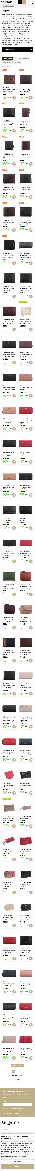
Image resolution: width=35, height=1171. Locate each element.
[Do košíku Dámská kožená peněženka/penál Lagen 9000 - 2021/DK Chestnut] (14, 1058)
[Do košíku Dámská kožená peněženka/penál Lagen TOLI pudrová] (31, 395)
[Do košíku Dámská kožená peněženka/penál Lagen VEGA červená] (31, 428)
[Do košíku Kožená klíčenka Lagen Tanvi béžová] (31, 826)
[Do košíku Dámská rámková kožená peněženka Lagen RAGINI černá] (14, 726)
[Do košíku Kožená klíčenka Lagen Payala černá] (31, 892)
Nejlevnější (17, 58)
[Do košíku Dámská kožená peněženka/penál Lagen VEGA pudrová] (14, 428)
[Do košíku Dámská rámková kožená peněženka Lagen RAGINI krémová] (31, 693)
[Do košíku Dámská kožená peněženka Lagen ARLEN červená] (31, 462)
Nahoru (19, 1079)
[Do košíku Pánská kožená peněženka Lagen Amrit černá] (31, 230)
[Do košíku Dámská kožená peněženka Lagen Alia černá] (14, 1024)
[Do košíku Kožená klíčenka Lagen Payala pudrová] (14, 892)
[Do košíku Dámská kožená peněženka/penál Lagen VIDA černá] (14, 362)
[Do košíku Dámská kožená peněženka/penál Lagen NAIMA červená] (14, 760)
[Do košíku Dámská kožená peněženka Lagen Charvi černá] (31, 793)
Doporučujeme (7, 58)
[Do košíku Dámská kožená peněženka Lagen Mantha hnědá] (14, 329)
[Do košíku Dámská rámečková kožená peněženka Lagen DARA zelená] (14, 528)
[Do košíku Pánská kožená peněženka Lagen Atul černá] (31, 197)
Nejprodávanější (8, 62)
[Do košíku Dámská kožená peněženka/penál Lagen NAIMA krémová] (31, 726)
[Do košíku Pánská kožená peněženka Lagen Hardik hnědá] (31, 97)
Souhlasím (17, 1167)
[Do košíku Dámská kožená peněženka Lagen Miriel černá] (14, 561)
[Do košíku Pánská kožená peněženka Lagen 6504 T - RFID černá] (31, 296)
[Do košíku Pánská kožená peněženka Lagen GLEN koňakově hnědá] (31, 594)
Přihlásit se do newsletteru (11, 1113)
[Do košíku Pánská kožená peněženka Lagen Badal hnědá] (31, 164)
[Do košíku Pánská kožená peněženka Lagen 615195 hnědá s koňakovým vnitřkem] (14, 97)
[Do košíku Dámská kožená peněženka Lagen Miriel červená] (31, 561)
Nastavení (17, 1161)
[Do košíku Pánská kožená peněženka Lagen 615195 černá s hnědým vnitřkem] (14, 263)
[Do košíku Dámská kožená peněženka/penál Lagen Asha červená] (14, 958)
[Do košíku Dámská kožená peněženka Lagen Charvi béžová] (14, 826)
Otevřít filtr (8, 50)
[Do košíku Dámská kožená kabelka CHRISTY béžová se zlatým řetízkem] (31, 329)
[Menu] (33, 2)
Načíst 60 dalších (17, 1065)
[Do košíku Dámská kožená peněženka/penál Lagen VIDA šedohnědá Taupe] (31, 362)
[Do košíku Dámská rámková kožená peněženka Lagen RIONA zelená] (14, 594)
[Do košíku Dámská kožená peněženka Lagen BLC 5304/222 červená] (31, 1024)
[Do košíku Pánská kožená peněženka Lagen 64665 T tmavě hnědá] (31, 958)
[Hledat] (20, 2)
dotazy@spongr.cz (10, 1133)
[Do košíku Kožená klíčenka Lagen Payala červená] (31, 859)
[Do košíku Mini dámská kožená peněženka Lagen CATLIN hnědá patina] (31, 627)
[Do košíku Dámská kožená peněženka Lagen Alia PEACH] (31, 991)
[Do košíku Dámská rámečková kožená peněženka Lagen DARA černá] (31, 528)
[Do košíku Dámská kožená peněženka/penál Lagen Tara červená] (31, 1058)
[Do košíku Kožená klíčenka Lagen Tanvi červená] (14, 859)
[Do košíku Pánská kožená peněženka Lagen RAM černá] (14, 660)
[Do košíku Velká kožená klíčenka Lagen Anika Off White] (14, 925)
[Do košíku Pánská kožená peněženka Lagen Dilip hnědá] (31, 130)
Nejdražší (26, 58)
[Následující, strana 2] (17, 1071)
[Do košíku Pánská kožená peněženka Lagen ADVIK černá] (14, 693)
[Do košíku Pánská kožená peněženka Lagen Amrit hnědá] (14, 230)
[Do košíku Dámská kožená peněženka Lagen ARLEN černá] (31, 495)
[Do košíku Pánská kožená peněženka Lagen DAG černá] (14, 296)
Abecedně (18, 62)
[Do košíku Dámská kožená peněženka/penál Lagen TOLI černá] (14, 395)
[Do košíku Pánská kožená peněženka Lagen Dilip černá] (14, 164)
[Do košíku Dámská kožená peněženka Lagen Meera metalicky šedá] (31, 760)
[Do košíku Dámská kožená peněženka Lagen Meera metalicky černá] (31, 263)
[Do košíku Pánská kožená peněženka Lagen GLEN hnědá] (14, 627)
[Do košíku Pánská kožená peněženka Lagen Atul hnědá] (14, 197)
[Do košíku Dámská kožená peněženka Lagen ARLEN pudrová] (14, 495)
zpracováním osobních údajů (18, 1108)
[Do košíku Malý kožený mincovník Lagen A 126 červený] (14, 793)
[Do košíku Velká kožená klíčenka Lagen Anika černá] (31, 925)
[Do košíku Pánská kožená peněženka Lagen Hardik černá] (14, 130)
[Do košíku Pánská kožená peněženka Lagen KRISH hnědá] (31, 660)
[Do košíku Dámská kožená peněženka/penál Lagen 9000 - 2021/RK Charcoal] (14, 991)
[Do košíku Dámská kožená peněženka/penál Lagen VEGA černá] (14, 462)
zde (15, 1155)
